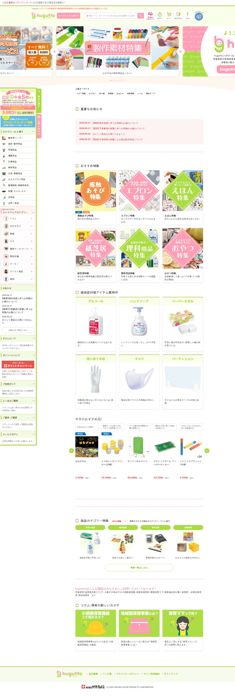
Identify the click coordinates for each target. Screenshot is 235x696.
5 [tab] (118, 80)
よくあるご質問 (10, 400)
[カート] (169, 16)
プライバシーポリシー (127, 674)
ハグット (69, 673)
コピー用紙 (81, 93)
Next (181, 51)
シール (140, 93)
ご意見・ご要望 (10, 417)
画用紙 (110, 93)
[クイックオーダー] (199, 16)
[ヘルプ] (187, 16)
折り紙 (102, 93)
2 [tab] (111, 80)
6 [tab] (121, 80)
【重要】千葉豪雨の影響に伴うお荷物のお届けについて (119, 128)
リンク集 (107, 674)
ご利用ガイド (9, 383)
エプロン (92, 93)
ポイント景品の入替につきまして (109, 134)
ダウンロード (9, 338)
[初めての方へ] (178, 16)
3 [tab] (114, 80)
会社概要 (93, 674)
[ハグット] (43, 15)
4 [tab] (116, 80)
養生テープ (150, 93)
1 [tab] (109, 80)
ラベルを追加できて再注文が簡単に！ (33, 2)
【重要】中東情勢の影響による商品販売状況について (118, 139)
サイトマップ (171, 674)
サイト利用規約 (152, 674)
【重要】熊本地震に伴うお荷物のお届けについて (115, 123)
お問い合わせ (39, 127)
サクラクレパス (93, 687)
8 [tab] (125, 80)
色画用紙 (130, 93)
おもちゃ (120, 93)
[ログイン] (159, 16)
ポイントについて (11, 355)
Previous (54, 51)
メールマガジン (10, 434)
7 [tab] (123, 80)
